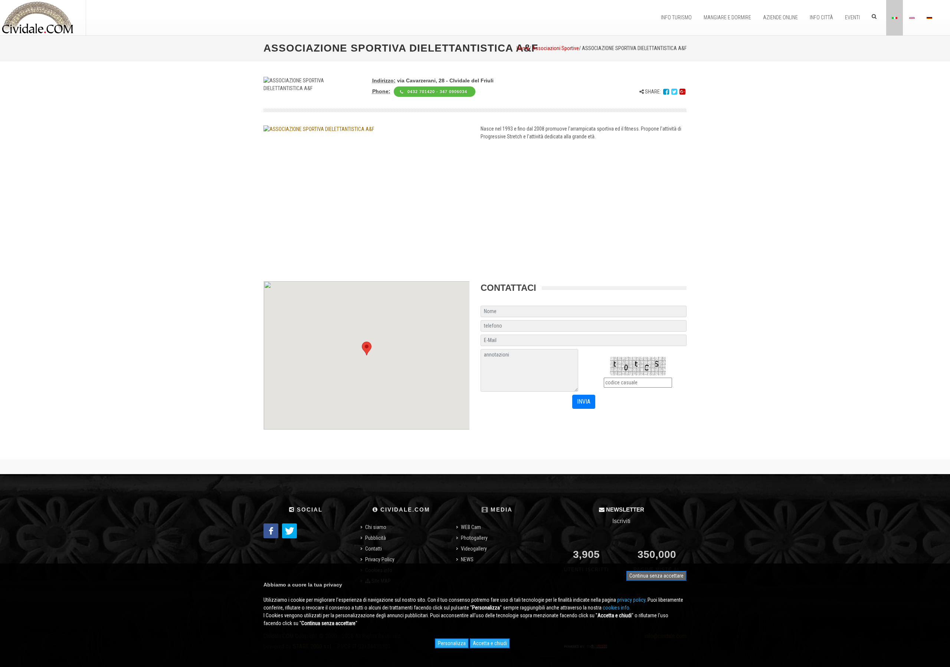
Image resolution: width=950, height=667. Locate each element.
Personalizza (452, 643)
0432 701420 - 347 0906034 (438, 91)
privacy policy (631, 600)
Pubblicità (375, 538)
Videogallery (474, 549)
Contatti (373, 549)
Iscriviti (621, 521)
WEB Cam (471, 527)
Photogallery (474, 538)
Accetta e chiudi (490, 643)
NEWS (467, 559)
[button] (366, 348)
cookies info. (616, 608)
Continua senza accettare (656, 576)
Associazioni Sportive (555, 48)
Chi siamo (375, 527)
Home (523, 48)
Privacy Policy (379, 559)
